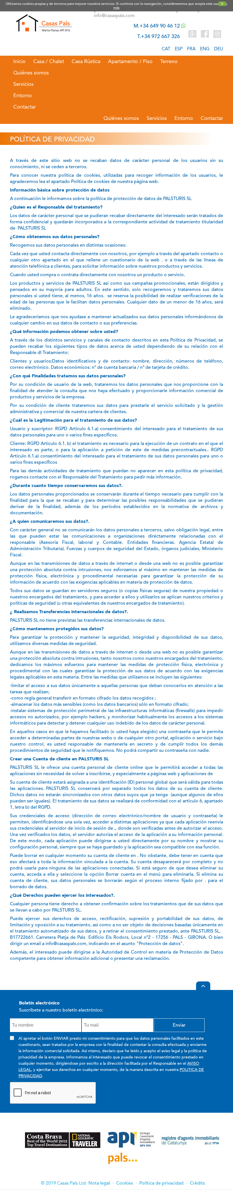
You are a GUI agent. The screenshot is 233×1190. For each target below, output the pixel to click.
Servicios (23, 84)
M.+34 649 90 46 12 (157, 26)
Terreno (169, 61)
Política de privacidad (161, 1183)
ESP (178, 48)
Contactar (24, 107)
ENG (204, 48)
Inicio (19, 61)
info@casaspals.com (114, 15)
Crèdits (197, 1183)
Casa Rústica (86, 61)
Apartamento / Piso (130, 61)
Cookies (124, 1183)
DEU (218, 48)
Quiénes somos (31, 73)
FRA (191, 48)
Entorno (22, 95)
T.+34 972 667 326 (158, 36)
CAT (166, 48)
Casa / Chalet (48, 61)
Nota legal (99, 1183)
